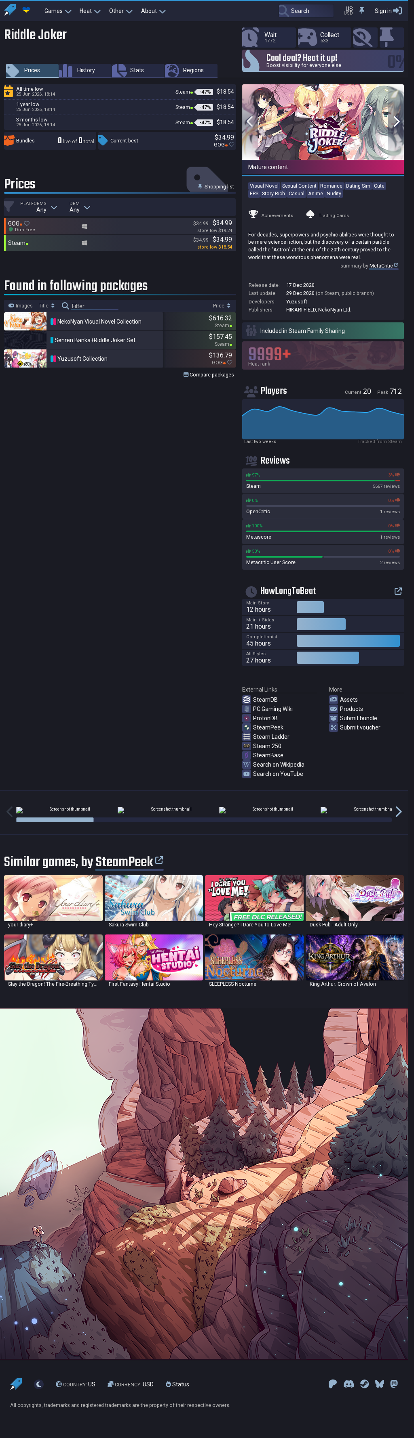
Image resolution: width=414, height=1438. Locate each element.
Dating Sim (358, 186)
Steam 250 (267, 746)
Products (351, 709)
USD (134, 1384)
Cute (379, 186)
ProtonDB (265, 718)
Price (219, 306)
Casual (296, 193)
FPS (254, 193)
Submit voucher (360, 727)
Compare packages (211, 375)
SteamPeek (268, 727)
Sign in (383, 11)
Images (24, 306)
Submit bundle (358, 718)
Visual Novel (264, 186)
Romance (331, 186)
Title (44, 306)
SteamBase (268, 755)
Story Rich (273, 193)
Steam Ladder (271, 737)
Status (180, 1384)
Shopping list (218, 187)
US (79, 1384)
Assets (349, 699)
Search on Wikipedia (278, 764)
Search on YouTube (278, 774)
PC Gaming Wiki (273, 709)
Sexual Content (299, 186)
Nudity (334, 193)
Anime (315, 193)
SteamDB (265, 699)
